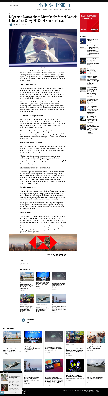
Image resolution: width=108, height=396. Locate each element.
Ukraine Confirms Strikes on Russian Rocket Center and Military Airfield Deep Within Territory (59, 308)
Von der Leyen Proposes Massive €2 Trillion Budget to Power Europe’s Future (14, 386)
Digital (67, 346)
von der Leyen (24, 263)
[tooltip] (54, 255)
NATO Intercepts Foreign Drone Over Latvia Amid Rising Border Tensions (95, 378)
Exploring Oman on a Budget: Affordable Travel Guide (92, 100)
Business (89, 344)
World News (47, 375)
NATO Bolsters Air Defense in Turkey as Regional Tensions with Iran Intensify (92, 119)
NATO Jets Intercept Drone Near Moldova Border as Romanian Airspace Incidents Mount (42, 310)
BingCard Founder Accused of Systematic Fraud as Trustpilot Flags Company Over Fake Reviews (75, 377)
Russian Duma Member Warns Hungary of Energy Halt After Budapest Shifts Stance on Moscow (26, 286)
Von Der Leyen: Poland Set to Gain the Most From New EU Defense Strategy (15, 376)
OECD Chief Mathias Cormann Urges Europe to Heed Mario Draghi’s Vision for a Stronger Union (92, 109)
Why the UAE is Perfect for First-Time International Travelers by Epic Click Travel (93, 61)
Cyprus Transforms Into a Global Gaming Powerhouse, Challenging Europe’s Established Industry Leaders (26, 309)
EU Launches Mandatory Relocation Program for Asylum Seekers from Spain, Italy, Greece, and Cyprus (93, 128)
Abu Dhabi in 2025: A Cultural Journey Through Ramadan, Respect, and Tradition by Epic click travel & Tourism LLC (93, 80)
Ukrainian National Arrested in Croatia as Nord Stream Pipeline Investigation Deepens (58, 285)
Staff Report (15, 24)
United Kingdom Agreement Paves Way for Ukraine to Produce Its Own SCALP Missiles (42, 284)
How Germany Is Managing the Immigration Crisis (92, 70)
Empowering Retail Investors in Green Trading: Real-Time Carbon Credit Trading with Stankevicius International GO (93, 91)
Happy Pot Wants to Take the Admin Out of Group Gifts (94, 347)
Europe (10, 13)
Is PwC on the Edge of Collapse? (92, 39)
